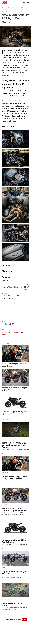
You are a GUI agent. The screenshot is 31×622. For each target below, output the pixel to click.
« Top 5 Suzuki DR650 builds (11, 295)
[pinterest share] (10, 324)
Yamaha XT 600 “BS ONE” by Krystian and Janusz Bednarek (14, 445)
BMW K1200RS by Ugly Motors (13, 604)
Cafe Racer (19, 7)
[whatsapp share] (13, 324)
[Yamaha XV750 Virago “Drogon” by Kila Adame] (15, 377)
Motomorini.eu (12, 265)
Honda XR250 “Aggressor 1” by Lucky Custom (14, 477)
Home (3, 7)
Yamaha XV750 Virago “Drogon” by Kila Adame (14, 509)
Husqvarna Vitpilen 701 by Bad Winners (14, 541)
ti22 (22, 332)
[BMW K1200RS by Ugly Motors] (15, 590)
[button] (15, 139)
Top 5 (3, 567)
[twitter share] (6, 324)
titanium (4, 334)
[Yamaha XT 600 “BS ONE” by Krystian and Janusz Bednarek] (15, 429)
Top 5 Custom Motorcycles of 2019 (15, 572)
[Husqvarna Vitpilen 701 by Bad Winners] (15, 401)
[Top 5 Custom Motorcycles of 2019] (15, 558)
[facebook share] (3, 324)
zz (8, 334)
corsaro (8, 332)
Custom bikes (10, 7)
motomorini (16, 332)
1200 (3, 332)
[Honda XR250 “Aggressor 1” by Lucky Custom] (15, 353)
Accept (24, 619)
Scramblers (5, 438)
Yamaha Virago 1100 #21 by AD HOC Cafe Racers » (16, 288)
